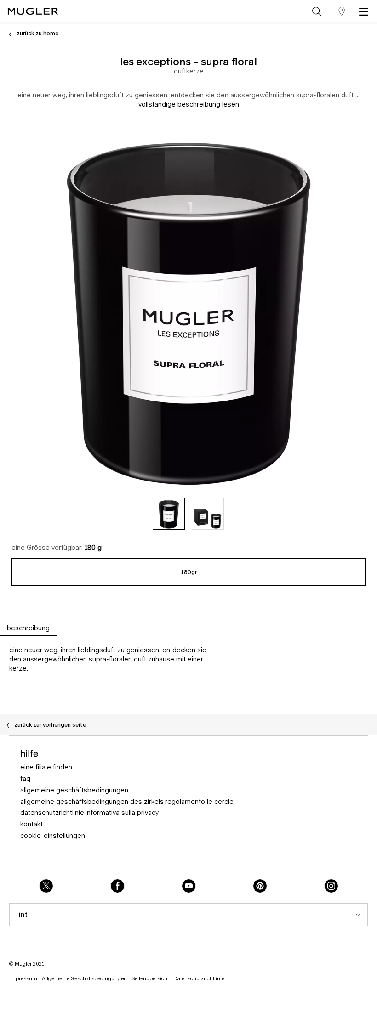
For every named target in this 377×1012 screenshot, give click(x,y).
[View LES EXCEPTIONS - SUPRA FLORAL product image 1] (168, 513)
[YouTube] (189, 886)
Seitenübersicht (150, 978)
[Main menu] (365, 11)
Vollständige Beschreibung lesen (188, 104)
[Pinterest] (260, 886)
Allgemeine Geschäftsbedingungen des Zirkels (92, 801)
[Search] (316, 11)
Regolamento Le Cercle (199, 801)
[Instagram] (331, 886)
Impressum (23, 978)
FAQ (25, 778)
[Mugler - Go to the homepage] (32, 11)
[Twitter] (46, 886)
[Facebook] (117, 886)
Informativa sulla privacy (122, 812)
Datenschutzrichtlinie (52, 812)
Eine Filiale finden (46, 767)
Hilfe (29, 753)
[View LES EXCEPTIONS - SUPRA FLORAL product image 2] (207, 513)
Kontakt (31, 824)
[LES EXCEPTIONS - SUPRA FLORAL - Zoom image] (188, 304)
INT (23, 914)
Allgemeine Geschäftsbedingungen (74, 790)
